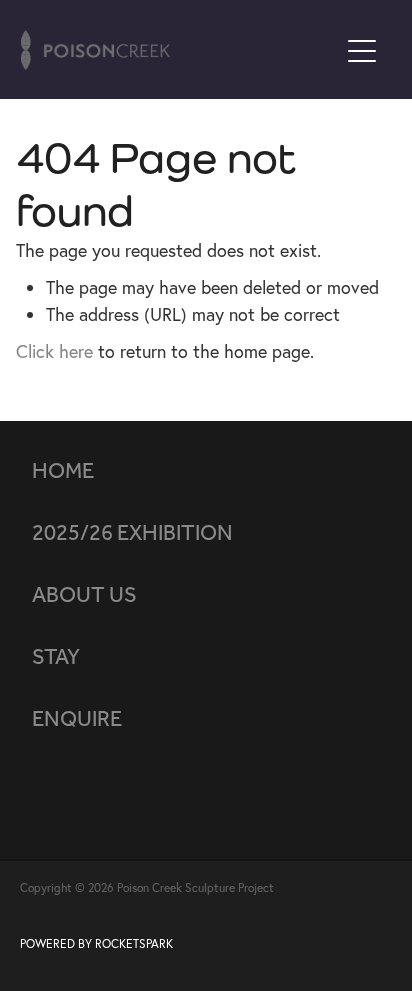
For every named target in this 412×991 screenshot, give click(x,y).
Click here (54, 351)
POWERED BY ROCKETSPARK (96, 943)
